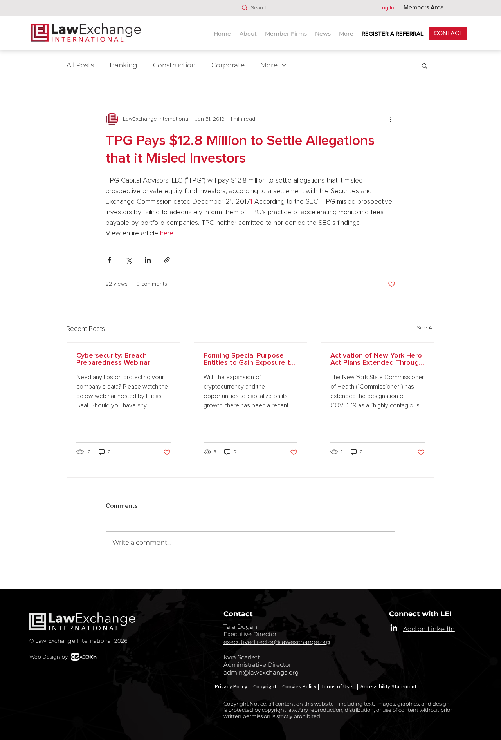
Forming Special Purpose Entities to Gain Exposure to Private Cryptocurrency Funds (249, 359)
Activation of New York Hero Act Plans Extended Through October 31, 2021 (376, 359)
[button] (324, 30)
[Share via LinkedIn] (147, 260)
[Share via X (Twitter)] (128, 260)
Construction (174, 65)
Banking (123, 65)
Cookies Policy (299, 686)
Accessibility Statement (388, 686)
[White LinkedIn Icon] (393, 627)
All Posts (80, 65)
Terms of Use (337, 686)
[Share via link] (167, 260)
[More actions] (390, 119)
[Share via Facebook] (109, 260)
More (269, 65)
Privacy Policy (231, 686)
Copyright (264, 686)
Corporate (228, 65)
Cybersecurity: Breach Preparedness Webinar (113, 359)
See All (425, 328)
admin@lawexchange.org (261, 672)
